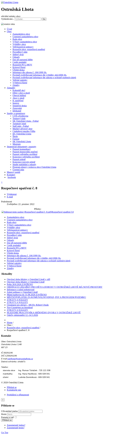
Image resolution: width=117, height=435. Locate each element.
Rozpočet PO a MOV (22, 65)
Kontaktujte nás (14, 390)
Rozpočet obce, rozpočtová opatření (29, 49)
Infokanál (17, 111)
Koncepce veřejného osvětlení (26, 157)
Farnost (16, 139)
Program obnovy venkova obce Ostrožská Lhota (34, 167)
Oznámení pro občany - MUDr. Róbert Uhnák (28, 305)
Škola (15, 136)
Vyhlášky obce (19, 44)
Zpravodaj (17, 108)
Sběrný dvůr (18, 54)
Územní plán (18, 169)
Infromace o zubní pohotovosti (20, 289)
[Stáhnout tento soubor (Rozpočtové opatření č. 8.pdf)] (27, 212)
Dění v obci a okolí (21, 93)
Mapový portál (13, 172)
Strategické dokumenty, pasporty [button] (21, 146)
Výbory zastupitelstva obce (25, 42)
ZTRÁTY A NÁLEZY (17, 300)
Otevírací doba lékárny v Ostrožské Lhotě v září (28, 279)
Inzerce (16, 103)
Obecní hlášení (19, 95)
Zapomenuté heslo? (15, 427)
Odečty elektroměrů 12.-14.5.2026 (22, 315)
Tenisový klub (19, 118)
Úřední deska (19, 70)
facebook (12, 177)
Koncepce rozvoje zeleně (24, 162)
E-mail (10, 197)
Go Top (4, 432)
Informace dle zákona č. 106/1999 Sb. (30, 72)
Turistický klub (19, 123)
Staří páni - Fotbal (21, 126)
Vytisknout (12, 194)
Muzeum (17, 144)
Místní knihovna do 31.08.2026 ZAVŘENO (27, 294)
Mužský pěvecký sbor (22, 128)
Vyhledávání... (7, 19)
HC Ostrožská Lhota (22, 134)
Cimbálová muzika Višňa (24, 131)
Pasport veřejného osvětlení (25, 154)
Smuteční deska (20, 105)
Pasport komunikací (21, 149)
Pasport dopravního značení (25, 151)
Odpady (16, 57)
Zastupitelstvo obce (21, 34)
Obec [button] (9, 31)
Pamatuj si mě (7, 417)
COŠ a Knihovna (20, 116)
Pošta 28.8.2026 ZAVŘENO (20, 284)
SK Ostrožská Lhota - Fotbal (26, 121)
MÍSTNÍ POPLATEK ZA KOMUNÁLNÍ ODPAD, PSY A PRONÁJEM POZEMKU (46, 297)
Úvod (9, 29)
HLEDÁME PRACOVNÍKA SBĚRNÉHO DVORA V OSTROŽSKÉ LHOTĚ (44, 312)
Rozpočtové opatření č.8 (63, 212)
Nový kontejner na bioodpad (20, 307)
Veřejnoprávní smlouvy (23, 47)
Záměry (16, 85)
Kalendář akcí (19, 90)
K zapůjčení (18, 100)
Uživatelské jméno (9, 411)
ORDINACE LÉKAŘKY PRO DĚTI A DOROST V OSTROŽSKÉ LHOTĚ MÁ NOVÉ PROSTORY (54, 287)
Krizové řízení (19, 67)
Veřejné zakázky (20, 80)
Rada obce (17, 39)
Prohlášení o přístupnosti (18, 395)
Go (44, 19)
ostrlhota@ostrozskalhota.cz (20, 359)
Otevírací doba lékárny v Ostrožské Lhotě (26, 282)
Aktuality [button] (11, 88)
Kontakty (11, 175)
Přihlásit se (12, 387)
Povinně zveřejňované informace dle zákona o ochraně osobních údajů (44, 77)
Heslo (4, 414)
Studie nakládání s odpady (24, 164)
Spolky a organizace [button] (16, 113)
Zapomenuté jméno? (16, 425)
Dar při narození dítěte (23, 59)
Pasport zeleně (19, 159)
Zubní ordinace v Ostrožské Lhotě (22, 292)
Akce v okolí (18, 98)
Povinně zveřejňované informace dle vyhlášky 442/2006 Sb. (40, 75)
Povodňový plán (20, 52)
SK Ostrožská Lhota (22, 141)
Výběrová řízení (20, 82)
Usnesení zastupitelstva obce (25, 36)
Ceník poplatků (19, 62)
